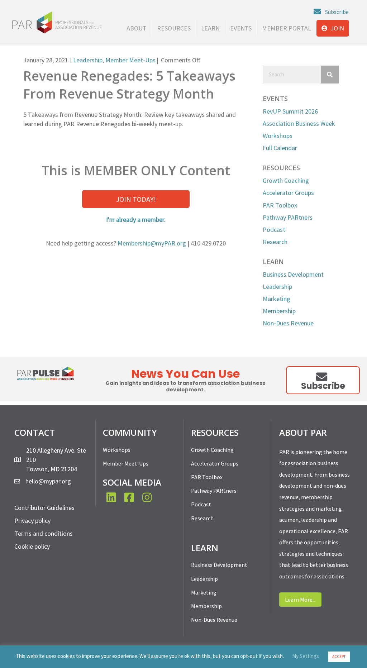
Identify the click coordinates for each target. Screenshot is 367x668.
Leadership (88, 60)
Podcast (274, 229)
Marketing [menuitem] (203, 592)
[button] (331, 12)
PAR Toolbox (280, 205)
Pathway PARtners (288, 217)
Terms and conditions (43, 533)
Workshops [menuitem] (116, 449)
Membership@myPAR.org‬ (152, 243)
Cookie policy (32, 546)
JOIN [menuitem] (336, 28)
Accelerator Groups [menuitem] (214, 463)
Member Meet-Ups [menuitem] (125, 463)
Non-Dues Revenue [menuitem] (214, 619)
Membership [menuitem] (206, 606)
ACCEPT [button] (338, 656)
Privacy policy (32, 520)
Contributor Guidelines (44, 508)
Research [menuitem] (202, 518)
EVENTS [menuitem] (241, 28)
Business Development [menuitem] (219, 564)
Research (275, 242)
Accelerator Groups (288, 193)
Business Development (293, 274)
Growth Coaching (286, 180)
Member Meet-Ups (130, 60)
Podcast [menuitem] (201, 504)
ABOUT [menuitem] (137, 28)
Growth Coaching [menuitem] (212, 449)
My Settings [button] (305, 656)
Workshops (277, 136)
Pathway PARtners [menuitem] (214, 490)
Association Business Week (299, 123)
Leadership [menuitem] (204, 578)
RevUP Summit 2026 (290, 111)
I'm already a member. (136, 219)
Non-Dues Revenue (288, 323)
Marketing (276, 299)
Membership (279, 311)
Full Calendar (280, 148)
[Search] (330, 75)
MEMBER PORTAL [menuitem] (286, 28)
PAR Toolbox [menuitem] (207, 477)
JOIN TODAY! (136, 199)
